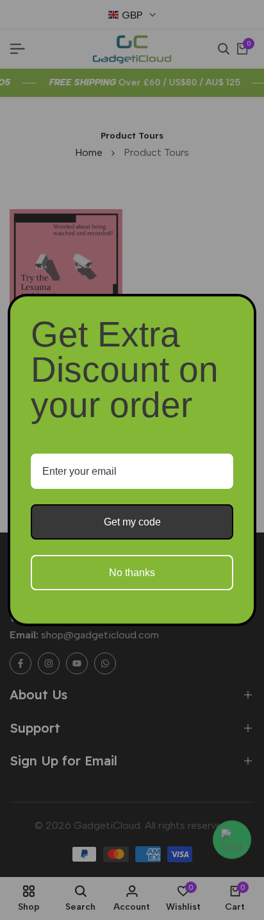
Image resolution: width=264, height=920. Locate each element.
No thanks (132, 572)
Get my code (132, 521)
